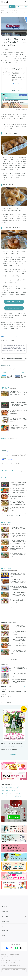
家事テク (4, 907)
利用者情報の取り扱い (15, 956)
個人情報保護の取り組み (13, 965)
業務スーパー (12, 793)
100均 (6, 6)
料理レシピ (19, 6)
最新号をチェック (14, 754)
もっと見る (13, 561)
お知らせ (3, 958)
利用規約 (17, 954)
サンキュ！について (5, 960)
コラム (17, 369)
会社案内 (3, 965)
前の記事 (4, 372)
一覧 (24, 686)
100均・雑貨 (5, 921)
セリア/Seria (5, 787)
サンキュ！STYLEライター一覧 (8, 962)
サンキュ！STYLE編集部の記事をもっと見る (14, 359)
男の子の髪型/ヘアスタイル (8, 790)
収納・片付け (6, 911)
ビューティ (5, 916)
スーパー (12, 6)
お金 (3, 902)
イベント (4, 796)
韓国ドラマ (4, 793)
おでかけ (20, 796)
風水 (18, 790)
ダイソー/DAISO (14, 787)
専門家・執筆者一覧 (16, 960)
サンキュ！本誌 (12, 796)
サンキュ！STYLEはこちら (18, 84)
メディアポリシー (5, 956)
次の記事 (24, 372)
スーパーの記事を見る (14, 660)
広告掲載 (12, 954)
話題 (26, 6)
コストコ (11, 369)
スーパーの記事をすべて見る (14, 515)
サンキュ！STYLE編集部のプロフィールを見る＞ (18, 89)
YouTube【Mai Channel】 (14, 308)
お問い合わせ (4, 954)
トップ (2, 10)
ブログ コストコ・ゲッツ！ (14, 302)
